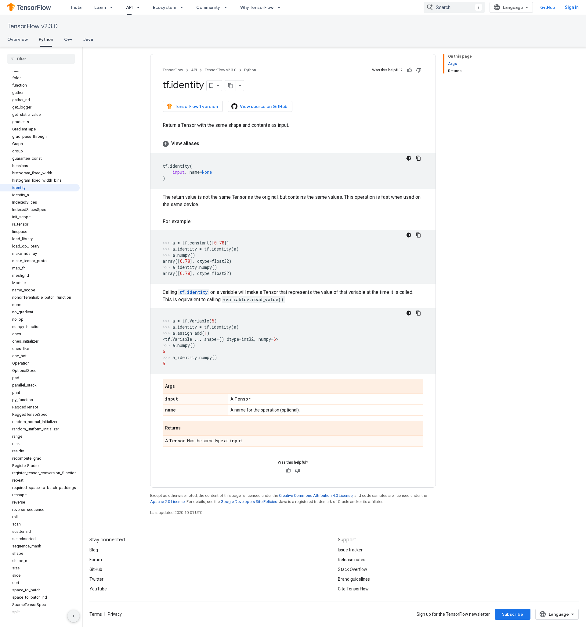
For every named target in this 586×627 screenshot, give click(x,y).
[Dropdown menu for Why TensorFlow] (280, 7)
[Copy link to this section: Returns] (187, 428)
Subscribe (512, 614)
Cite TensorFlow (353, 588)
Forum (95, 559)
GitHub (547, 7)
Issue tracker (350, 549)
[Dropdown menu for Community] (227, 7)
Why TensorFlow (256, 7)
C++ (68, 39)
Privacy (115, 614)
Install (77, 7)
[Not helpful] (418, 70)
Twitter (96, 579)
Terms (95, 614)
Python (46, 39)
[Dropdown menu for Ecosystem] (183, 7)
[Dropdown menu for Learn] (113, 7)
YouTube (98, 588)
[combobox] (454, 7)
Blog (93, 549)
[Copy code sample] (418, 158)
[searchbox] (41, 59)
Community (208, 7)
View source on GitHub (264, 106)
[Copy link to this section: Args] (181, 386)
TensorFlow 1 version (196, 106)
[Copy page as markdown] (230, 85)
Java (88, 39)
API (129, 7)
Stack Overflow (352, 569)
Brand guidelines (354, 579)
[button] (293, 143)
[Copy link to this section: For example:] (198, 221)
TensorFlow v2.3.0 (32, 26)
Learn (100, 7)
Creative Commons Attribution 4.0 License (316, 495)
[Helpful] (409, 70)
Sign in (572, 7)
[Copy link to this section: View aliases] (205, 143)
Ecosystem (164, 7)
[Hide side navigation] (73, 616)
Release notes (351, 559)
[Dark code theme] (409, 158)
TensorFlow (173, 70)
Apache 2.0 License (167, 501)
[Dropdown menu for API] (140, 7)
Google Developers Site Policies (249, 501)
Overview (17, 39)
